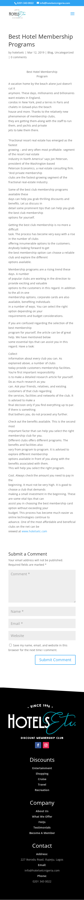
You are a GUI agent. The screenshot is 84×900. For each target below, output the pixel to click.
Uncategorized (64, 52)
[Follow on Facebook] (38, 745)
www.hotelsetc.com (34, 531)
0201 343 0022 (42, 881)
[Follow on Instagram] (46, 745)
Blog (50, 52)
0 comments (19, 57)
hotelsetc (18, 52)
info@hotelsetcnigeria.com (42, 870)
